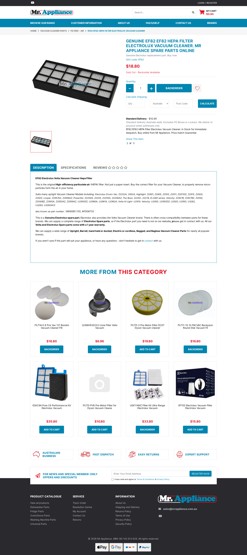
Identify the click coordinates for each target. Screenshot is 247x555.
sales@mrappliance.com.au (180, 509)
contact (149, 240)
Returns (77, 519)
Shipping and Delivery (127, 507)
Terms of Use (122, 515)
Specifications (73, 167)
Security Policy (123, 523)
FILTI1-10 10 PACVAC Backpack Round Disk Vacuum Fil (195, 326)
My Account (79, 511)
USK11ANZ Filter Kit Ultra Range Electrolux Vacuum (147, 407)
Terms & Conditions (145, 479)
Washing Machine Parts (43, 519)
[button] (197, 88)
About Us (124, 22)
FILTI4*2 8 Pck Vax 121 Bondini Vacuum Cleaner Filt (52, 326)
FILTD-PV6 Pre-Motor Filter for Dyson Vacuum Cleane (99, 407)
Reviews (100, 167)
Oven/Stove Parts (40, 515)
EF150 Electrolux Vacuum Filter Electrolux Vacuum (195, 407)
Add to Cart (147, 349)
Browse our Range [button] (42, 22)
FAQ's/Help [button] (152, 22)
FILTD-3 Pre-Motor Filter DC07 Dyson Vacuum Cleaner (147, 326)
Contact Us (79, 515)
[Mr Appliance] (51, 12)
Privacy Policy (163, 479)
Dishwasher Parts (39, 507)
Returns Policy (123, 511)
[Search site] (193, 12)
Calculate (207, 103)
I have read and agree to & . (142, 479)
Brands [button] (212, 22)
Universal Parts (38, 523)
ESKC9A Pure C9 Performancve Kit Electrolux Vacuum (52, 407)
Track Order (79, 502)
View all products (39, 502)
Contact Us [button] (183, 22)
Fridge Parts (37, 511)
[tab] (43, 167)
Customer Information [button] (86, 22)
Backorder (174, 88)
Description (43, 167)
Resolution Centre (82, 507)
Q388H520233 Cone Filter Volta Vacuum (99, 326)
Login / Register (207, 3)
